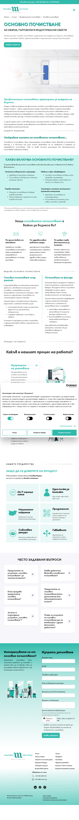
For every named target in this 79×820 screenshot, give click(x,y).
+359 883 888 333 (40, 776)
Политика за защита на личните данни (55, 800)
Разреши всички (64, 432)
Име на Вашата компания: (53, 683)
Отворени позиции (41, 765)
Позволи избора (39, 432)
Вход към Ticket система (63, 765)
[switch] (30, 418)
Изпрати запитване (62, 762)
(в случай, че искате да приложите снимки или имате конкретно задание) (56, 714)
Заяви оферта (12, 45)
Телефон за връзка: (50, 675)
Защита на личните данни (44, 759)
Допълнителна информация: (53, 710)
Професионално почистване (29, 17)
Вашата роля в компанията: (53, 692)
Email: (44, 666)
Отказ (14, 432)
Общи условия (39, 756)
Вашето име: (47, 658)
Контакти (58, 759)
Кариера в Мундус (41, 762)
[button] (49, 720)
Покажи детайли (66, 426)
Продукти (58, 756)
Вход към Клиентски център (65, 768)
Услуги (14, 17)
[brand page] (18, 756)
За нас (37, 753)
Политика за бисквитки (50, 797)
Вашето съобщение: (50, 700)
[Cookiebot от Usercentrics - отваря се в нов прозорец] (68, 385)
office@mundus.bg (41, 779)
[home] (36, 10)
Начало (6, 17)
